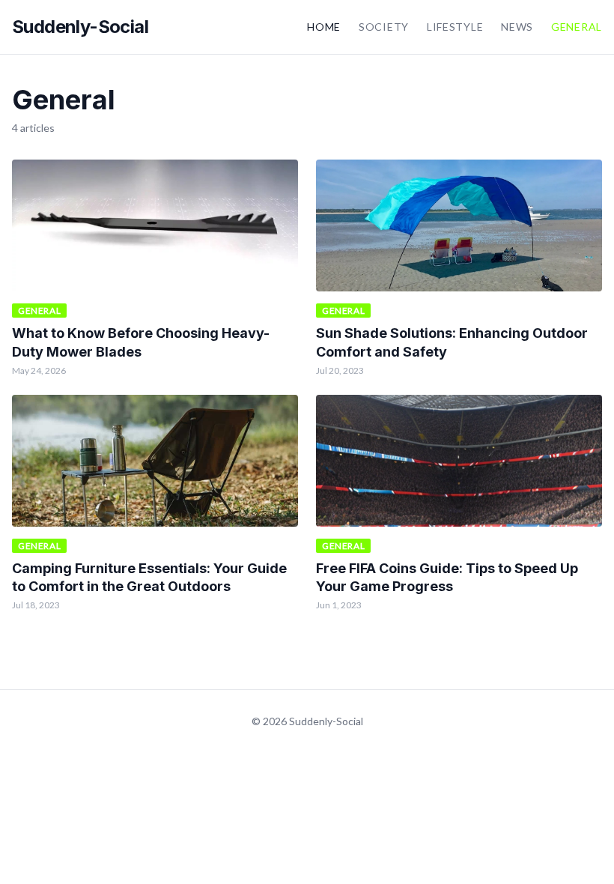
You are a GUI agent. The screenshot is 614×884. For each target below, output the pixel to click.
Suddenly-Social (80, 26)
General (576, 26)
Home (324, 26)
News (517, 26)
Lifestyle (455, 26)
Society (384, 26)
